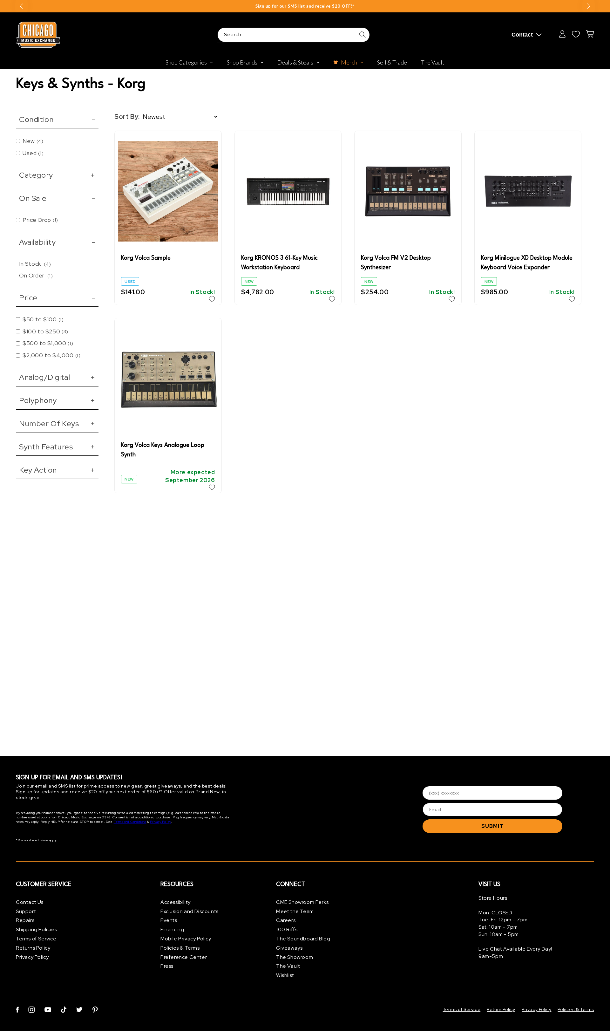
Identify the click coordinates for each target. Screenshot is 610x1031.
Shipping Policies (36, 929)
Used (33, 153)
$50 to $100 (43, 319)
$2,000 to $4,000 (51, 355)
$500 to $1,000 (48, 343)
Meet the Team (295, 911)
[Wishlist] (576, 34)
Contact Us (30, 902)
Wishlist (285, 975)
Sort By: (127, 117)
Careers (285, 920)
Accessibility (175, 902)
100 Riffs (286, 929)
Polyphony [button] (57, 400)
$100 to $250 (45, 331)
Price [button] (57, 298)
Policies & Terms (180, 948)
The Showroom (294, 957)
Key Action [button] (57, 470)
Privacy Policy (160, 822)
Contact (522, 34)
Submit (492, 826)
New (33, 141)
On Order (36, 275)
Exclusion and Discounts (189, 911)
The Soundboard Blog (303, 938)
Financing (172, 929)
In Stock (35, 263)
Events (168, 920)
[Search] (362, 35)
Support (26, 911)
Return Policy (501, 1009)
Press (166, 966)
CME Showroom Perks (302, 902)
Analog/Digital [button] (57, 377)
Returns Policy (33, 948)
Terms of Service (36, 938)
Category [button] (57, 175)
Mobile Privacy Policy (185, 938)
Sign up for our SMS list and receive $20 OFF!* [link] (305, 6)
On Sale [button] (57, 198)
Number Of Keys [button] (57, 423)
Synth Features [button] (57, 447)
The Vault (288, 966)
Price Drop (40, 219)
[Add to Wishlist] (212, 299)
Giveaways (289, 948)
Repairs (25, 920)
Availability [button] (57, 242)
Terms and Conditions (130, 822)
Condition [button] (57, 119)
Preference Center (183, 957)
